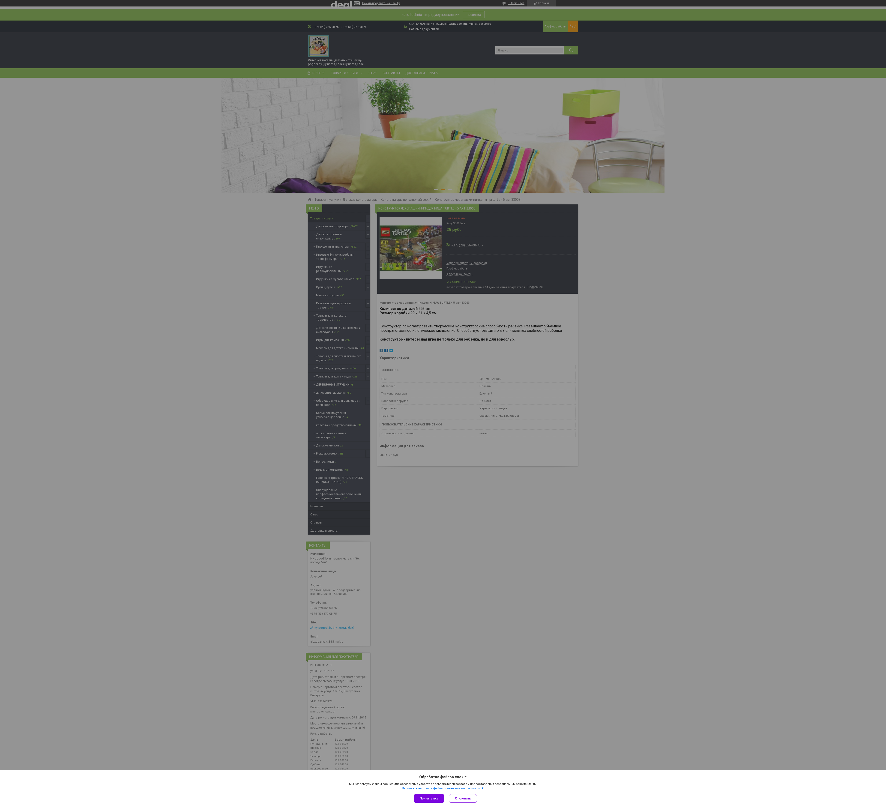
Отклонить (463, 798)
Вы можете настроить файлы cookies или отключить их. (441, 788)
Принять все (429, 798)
